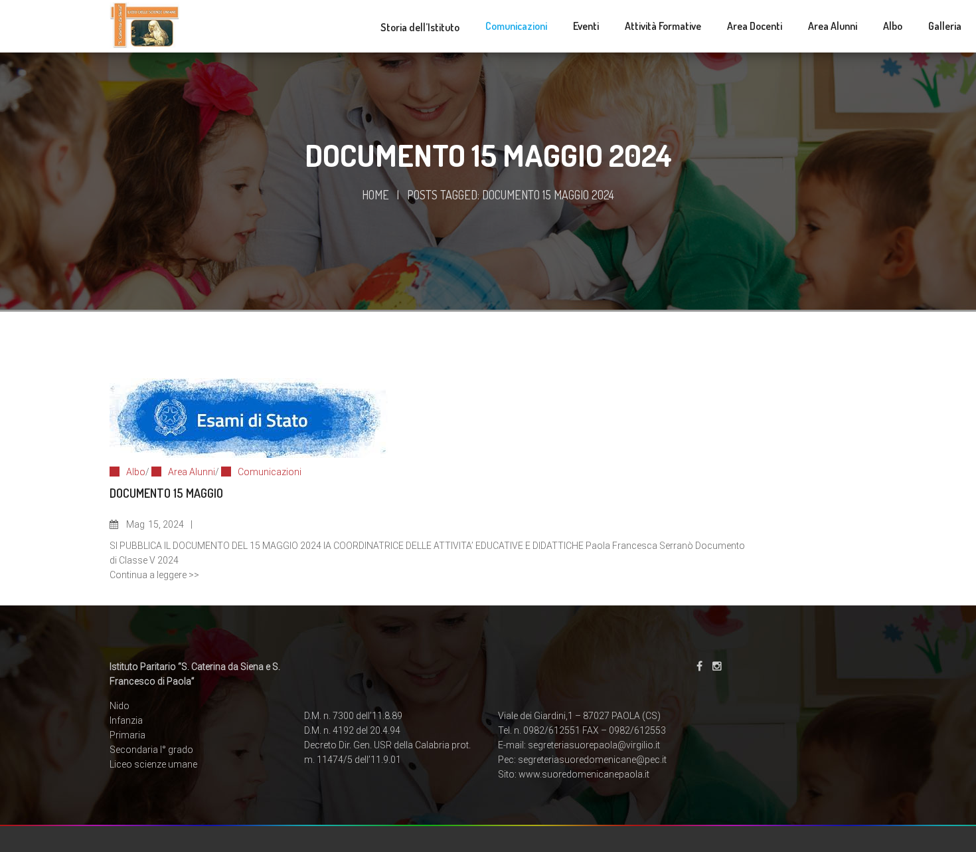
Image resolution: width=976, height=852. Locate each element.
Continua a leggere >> (154, 575)
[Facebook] (699, 666)
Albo (135, 472)
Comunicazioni (269, 472)
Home (375, 194)
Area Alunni (191, 472)
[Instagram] (717, 666)
